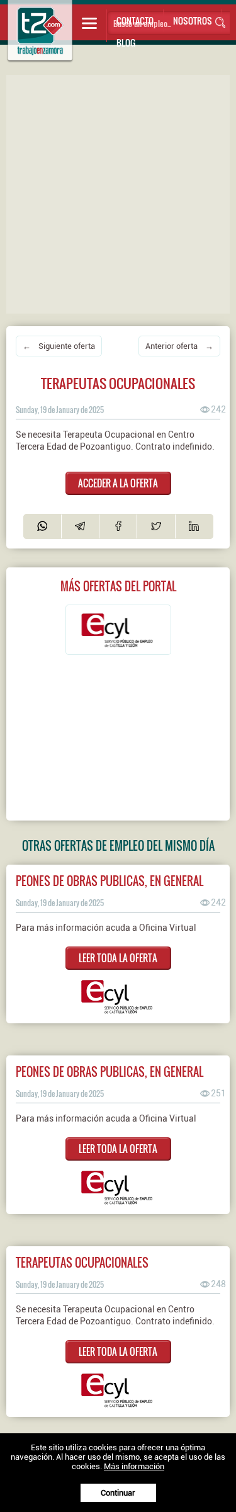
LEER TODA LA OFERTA (118, 958)
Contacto (135, 20)
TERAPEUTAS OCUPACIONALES (82, 1262)
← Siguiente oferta (59, 346)
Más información (134, 1466)
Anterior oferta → (179, 346)
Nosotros (192, 20)
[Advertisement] (118, 193)
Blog (125, 42)
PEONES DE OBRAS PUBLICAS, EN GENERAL (109, 880)
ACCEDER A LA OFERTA (118, 483)
